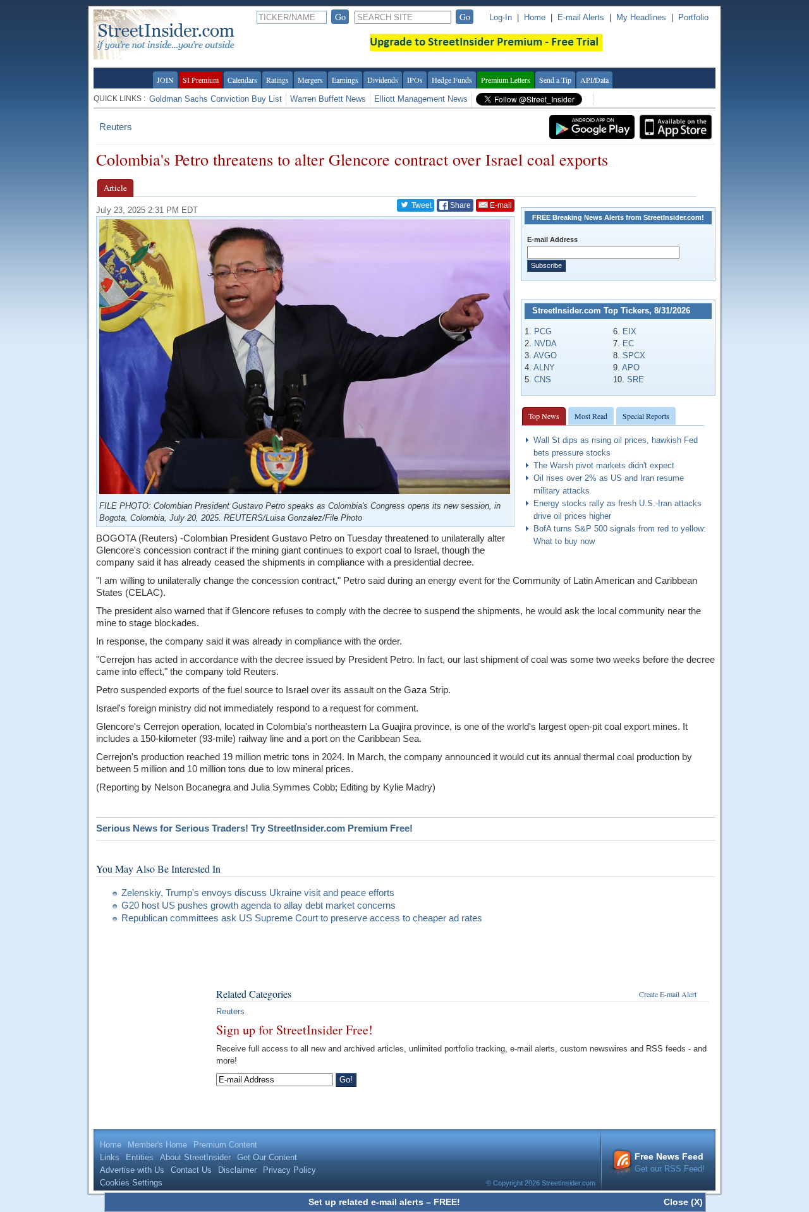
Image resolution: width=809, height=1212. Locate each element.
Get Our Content (267, 1157)
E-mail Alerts (580, 17)
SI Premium (201, 80)
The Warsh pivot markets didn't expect (603, 465)
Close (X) (683, 1202)
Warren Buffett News (328, 99)
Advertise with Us (132, 1170)
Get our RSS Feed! (670, 1162)
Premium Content (225, 1144)
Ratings (277, 80)
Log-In (500, 17)
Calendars (242, 80)
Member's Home (157, 1144)
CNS (542, 379)
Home (534, 17)
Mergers (310, 80)
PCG (543, 331)
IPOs (415, 80)
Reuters (115, 126)
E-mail (500, 205)
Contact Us (191, 1170)
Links (109, 1157)
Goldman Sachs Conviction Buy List (215, 99)
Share (459, 205)
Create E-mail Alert (667, 994)
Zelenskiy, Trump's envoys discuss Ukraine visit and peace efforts (257, 892)
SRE (635, 379)
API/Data (594, 80)
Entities (140, 1157)
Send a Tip (555, 80)
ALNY (544, 367)
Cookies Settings (131, 1182)
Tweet (421, 205)
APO (631, 367)
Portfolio (693, 17)
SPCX (634, 355)
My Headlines (641, 17)
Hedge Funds (452, 80)
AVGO (545, 355)
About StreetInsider (195, 1157)
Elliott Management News (421, 99)
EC (628, 343)
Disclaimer (237, 1170)
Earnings (345, 80)
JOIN (165, 80)
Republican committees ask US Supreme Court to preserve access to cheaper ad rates (301, 917)
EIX (629, 331)
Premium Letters (505, 80)
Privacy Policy (289, 1170)
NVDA (545, 343)
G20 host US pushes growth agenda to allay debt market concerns (258, 905)
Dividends (382, 80)
